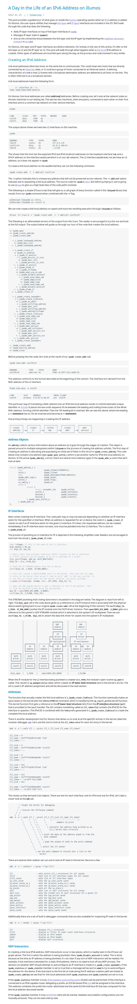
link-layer (61, 23)
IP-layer (75, 23)
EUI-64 (24, 407)
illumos (73, 19)
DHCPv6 (52, 994)
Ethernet (30, 69)
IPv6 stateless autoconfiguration (63, 979)
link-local (101, 50)
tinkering (35, 15)
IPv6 (107, 19)
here (87, 181)
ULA (89, 983)
